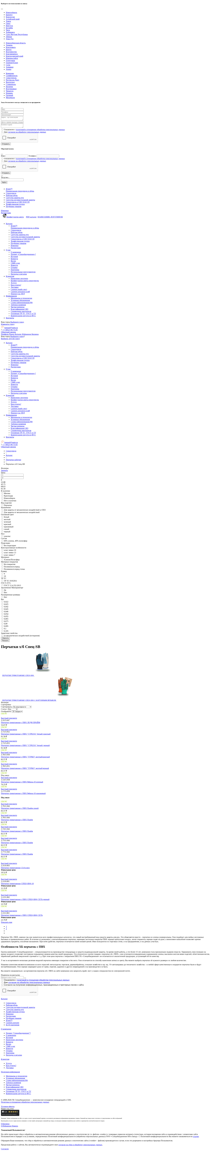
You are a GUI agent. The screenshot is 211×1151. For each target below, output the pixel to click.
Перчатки (8, 505)
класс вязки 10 (10, 550)
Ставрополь (11, 84)
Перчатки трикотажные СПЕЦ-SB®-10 (17, 883)
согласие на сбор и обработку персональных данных (80, 1145)
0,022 (6, 602)
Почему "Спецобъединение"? (18, 1033)
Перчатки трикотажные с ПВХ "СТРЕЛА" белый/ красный (26, 734)
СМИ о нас (10, 1046)
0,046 (6, 611)
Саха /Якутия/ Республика (17, 34)
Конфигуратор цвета (15, 217)
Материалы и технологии (16, 1076)
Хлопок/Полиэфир (12, 560)
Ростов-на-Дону (12, 80)
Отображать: (6, 711)
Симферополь (11, 76)
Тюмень (9, 45)
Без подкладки (10, 545)
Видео (8, 1044)
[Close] (2, 107)
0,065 (6, 619)
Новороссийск (12, 58)
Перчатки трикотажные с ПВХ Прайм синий (20, 808)
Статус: (4, 709)
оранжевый (8, 527)
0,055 (6, 616)
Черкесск (9, 91)
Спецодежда (11, 1003)
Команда (9, 1042)
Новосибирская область (16, 43)
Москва (7, 493)
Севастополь (11, 78)
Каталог (4, 999)
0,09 (5, 624)
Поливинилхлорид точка (14, 569)
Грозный (9, 95)
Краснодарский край (14, 56)
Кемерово (10, 73)
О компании (6, 1029)
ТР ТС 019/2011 (10, 581)
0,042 (6, 607)
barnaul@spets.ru (11, 328)
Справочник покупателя (16, 1089)
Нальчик (9, 87)
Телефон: (32, 156)
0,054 (6, 614)
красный (7, 524)
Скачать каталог (12, 1023)
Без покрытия (9, 564)
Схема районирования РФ (17, 1080)
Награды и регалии (14, 1055)
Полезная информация (10, 1072)
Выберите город (17, 322)
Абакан (9, 37)
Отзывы (9, 1051)
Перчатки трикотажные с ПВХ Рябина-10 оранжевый (23, 793)
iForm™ (9, 1020)
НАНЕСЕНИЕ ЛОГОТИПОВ (50, 217)
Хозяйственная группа (15, 1012)
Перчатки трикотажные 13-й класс (15, 868)
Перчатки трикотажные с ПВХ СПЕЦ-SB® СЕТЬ (22, 915)
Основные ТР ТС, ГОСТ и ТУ (18, 1091)
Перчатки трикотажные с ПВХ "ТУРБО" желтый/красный (25, 757)
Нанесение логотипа (14, 1040)
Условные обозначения (15, 1078)
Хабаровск (10, 32)
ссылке (196, 1136)
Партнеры (10, 1053)
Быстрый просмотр (9, 718)
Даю (27, 982)
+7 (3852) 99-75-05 (10, 330)
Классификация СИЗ (14, 1087)
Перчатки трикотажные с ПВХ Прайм (17, 820)
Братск (8, 49)
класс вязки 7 (9, 555)
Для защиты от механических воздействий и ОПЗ (25, 510)
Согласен (5, 1149)
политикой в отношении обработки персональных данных (40, 130)
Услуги (9, 1063)
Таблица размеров (13, 1083)
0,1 (5, 629)
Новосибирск (11, 12)
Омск (8, 23)
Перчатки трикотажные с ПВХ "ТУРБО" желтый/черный (25, 768)
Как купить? (11, 1066)
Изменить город (7, 324)
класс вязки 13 (10, 553)
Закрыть (4, 470)
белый (6, 517)
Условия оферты (8, 1106)
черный (7, 532)
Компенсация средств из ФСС (18, 1094)
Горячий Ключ (12, 63)
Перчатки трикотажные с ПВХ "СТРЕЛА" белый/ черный (25, 745)
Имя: (3, 156)
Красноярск (11, 47)
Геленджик (10, 60)
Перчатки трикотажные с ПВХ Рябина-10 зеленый (22, 782)
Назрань (9, 93)
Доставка (10, 1068)
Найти (4, 182)
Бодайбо (9, 28)
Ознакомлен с (36, 980)
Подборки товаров (13, 1018)
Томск (8, 21)
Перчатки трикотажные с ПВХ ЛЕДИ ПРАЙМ (20, 722)
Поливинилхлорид (12, 567)
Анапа (8, 69)
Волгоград (10, 82)
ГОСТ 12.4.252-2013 (12, 585)
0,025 (6, 604)
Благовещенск (12, 54)
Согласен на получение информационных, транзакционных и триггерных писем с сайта (44, 985)
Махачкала (10, 97)
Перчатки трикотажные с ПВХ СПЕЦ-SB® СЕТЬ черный (25, 899)
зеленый (7, 522)
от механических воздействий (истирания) (22, 636)
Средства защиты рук (15, 1009)
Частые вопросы (13, 1085)
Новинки (5, 211)
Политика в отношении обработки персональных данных (25, 1102)
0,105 (6, 631)
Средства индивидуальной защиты (20, 1007)
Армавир (9, 67)
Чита (8, 30)
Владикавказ (11, 89)
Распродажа (6, 213)
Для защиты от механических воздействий (22, 512)
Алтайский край (13, 19)
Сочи (8, 65)
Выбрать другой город (10, 339)
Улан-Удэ (9, 39)
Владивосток (11, 52)
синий (6, 529)
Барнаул (9, 15)
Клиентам (5, 1059)
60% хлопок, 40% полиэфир (15, 541)
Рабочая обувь (12, 1005)
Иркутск (9, 26)
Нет (5, 592)
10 (5, 576)
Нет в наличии (10, 501)
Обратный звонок (8, 332)
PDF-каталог (31, 217)
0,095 (6, 626)
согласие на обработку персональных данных (27, 132)
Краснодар (10, 17)
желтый (7, 519)
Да (5, 590)
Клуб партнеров (12, 1025)
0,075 (6, 621)
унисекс (7, 536)
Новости (9, 1048)
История (9, 1037)
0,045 (6, 609)
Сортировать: (6, 707)
